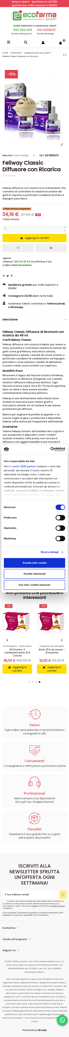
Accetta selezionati (34, 573)
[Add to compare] (50, 248)
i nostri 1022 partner (23, 466)
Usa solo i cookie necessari (34, 584)
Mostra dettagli (50, 552)
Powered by (34, 1030)
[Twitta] (8, 276)
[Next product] (65, 54)
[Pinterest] (12, 276)
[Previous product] (64, 54)
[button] (7, 640)
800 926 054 (22, 30)
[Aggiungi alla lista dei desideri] (18, 248)
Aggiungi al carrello (37, 238)
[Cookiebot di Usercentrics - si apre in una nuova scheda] (50, 449)
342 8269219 (46, 30)
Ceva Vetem (21, 155)
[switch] (60, 517)
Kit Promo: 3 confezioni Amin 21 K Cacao (17, 652)
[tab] (34, 319)
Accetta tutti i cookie (35, 562)
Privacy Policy (58, 906)
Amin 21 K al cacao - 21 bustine (52, 651)
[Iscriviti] (62, 894)
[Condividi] (4, 276)
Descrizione (10, 319)
